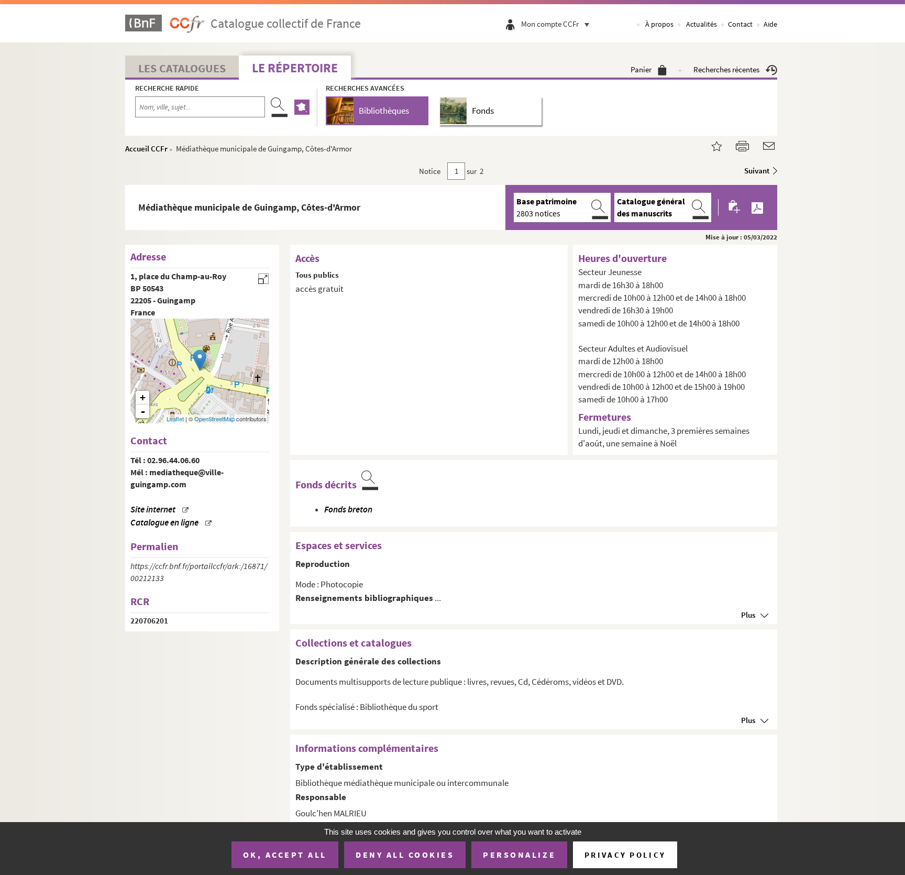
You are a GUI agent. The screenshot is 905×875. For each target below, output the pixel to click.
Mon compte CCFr (550, 24)
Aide (770, 24)
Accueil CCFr (146, 149)
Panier (641, 69)
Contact (740, 24)
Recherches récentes (726, 69)
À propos (659, 24)
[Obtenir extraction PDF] (757, 207)
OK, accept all (285, 854)
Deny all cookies (405, 854)
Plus (748, 615)
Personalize (519, 854)
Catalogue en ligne (164, 522)
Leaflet (175, 418)
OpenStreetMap (214, 418)
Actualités (701, 24)
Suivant (756, 171)
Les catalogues (182, 68)
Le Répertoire (295, 68)
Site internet (152, 509)
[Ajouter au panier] (735, 207)
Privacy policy (625, 855)
